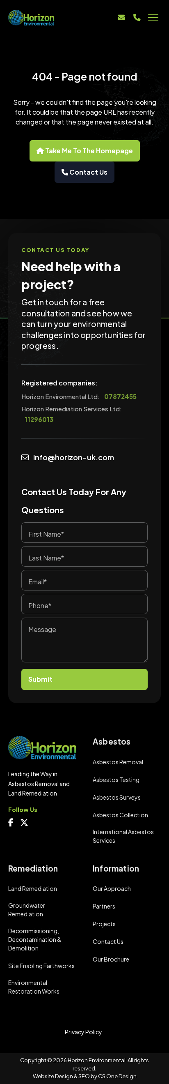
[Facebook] (12, 823)
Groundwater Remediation (26, 910)
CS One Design (117, 1076)
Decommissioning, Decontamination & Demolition (35, 939)
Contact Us (108, 941)
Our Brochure (111, 959)
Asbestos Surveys (117, 797)
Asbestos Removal (118, 762)
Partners (104, 906)
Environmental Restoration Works (33, 987)
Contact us (87, 172)
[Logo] (42, 17)
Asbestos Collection (120, 815)
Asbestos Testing (116, 779)
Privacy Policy (83, 1032)
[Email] (121, 18)
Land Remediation (32, 888)
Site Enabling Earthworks (41, 965)
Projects (104, 923)
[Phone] (137, 18)
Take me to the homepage (88, 150)
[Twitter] (26, 823)
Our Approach (112, 888)
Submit (40, 679)
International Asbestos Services (123, 836)
